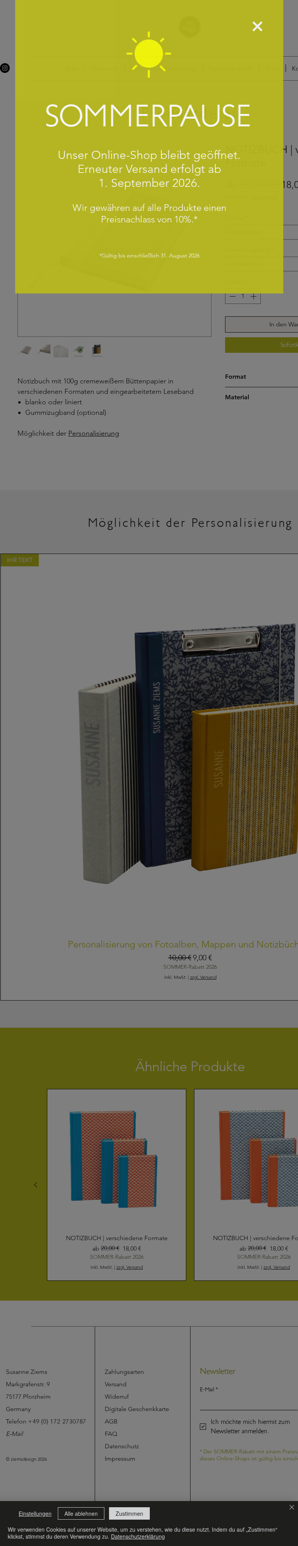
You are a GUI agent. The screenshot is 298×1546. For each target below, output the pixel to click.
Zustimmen (129, 1513)
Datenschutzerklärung (138, 1536)
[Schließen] (291, 1508)
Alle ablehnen (81, 1513)
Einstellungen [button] (35, 1513)
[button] (257, 26)
